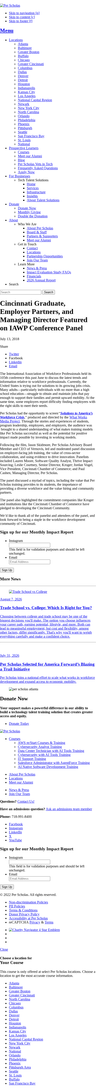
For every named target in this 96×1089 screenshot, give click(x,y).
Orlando (23, 116)
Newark (23, 104)
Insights (32, 196)
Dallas (22, 72)
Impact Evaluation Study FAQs (49, 272)
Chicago (24, 60)
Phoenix (23, 124)
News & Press (37, 268)
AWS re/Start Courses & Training (41, 743)
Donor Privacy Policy (24, 914)
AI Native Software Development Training (48, 767)
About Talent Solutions (43, 200)
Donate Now (27, 208)
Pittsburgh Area (20, 1067)
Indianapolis (26, 88)
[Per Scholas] (10, 5)
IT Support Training (32, 759)
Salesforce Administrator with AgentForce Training (54, 763)
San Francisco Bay (31, 136)
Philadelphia (26, 120)
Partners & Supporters (42, 236)
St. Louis (24, 140)
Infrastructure (36, 192)
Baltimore (25, 48)
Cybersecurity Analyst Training (40, 747)
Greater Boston (28, 52)
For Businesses (19, 176)
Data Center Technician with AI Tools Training (51, 751)
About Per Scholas (40, 228)
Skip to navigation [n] (24, 13)
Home (31, 184)
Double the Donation (33, 216)
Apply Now (26, 172)
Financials (34, 276)
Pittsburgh (25, 128)
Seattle (22, 132)
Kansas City (26, 92)
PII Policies (17, 906)
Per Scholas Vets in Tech (35, 164)
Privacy (34, 922)
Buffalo (23, 56)
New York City (28, 108)
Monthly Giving (29, 212)
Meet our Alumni (30, 156)
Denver (23, 76)
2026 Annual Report (41, 280)
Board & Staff (37, 232)
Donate (14, 204)
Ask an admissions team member (69, 809)
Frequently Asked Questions (38, 168)
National (24, 144)
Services (33, 188)
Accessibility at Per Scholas (28, 918)
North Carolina (28, 112)
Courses (23, 152)
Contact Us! (25, 801)
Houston (24, 84)
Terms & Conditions (23, 910)
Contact (32, 248)
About (13, 220)
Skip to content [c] (22, 17)
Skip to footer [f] (20, 21)
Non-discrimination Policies (28, 902)
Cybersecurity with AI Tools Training (44, 755)
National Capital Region (35, 100)
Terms (49, 922)
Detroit (23, 80)
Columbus (25, 68)
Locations (16, 40)
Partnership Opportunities (45, 256)
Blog (21, 160)
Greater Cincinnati (31, 64)
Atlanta (23, 44)
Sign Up (7, 570)
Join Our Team (37, 260)
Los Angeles (26, 96)
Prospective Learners (23, 148)
